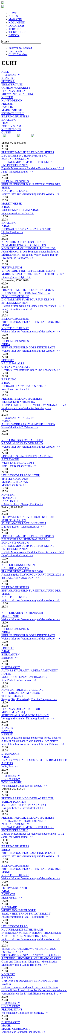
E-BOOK (13, 35)
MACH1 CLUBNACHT (15, 1028)
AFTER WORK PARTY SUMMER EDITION (28, 424)
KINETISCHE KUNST (15, 190)
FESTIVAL (8, 81)
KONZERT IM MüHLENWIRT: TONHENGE (28, 248)
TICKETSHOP (17, 32)
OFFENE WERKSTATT (15, 366)
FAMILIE (7, 106)
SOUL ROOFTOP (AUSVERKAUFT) (24, 676)
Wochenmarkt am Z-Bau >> (17, 213)
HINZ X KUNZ (10, 779)
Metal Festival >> (11, 897)
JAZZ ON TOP (10, 500)
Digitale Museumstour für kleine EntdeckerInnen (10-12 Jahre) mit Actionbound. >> (32, 170)
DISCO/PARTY (10, 74)
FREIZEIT (7, 103)
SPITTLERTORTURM (14, 478)
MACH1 (6, 1025)
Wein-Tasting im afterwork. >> (19, 465)
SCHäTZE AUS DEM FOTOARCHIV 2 (25, 715)
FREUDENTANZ (11, 1009)
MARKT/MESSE (11, 110)
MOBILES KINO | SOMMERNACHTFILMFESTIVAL (33, 273)
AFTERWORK (10, 459)
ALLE (5, 71)
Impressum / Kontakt (20, 47)
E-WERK (7, 731)
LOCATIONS (16, 25)
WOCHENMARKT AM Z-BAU (20, 209)
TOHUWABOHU (11, 782)
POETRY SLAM (11, 126)
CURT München (17, 54)
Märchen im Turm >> (13, 484)
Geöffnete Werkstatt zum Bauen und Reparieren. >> (30, 369)
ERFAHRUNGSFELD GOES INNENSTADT (28, 347)
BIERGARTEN (10, 654)
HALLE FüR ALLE (13, 363)
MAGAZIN (15, 19)
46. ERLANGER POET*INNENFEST (23, 523)
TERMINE (14, 28)
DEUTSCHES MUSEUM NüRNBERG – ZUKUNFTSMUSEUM (25, 157)
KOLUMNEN (16, 22)
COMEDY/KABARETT (15, 87)
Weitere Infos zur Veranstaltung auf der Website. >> (30, 193)
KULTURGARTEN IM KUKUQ (20, 692)
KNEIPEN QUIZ (11, 129)
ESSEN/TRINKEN (12, 113)
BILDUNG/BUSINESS (15, 116)
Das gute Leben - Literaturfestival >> (22, 526)
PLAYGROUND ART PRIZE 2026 (22, 571)
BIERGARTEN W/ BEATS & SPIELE (23, 385)
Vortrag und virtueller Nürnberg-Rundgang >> (27, 718)
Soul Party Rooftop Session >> (19, 680)
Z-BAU (5, 206)
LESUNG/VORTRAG (14, 90)
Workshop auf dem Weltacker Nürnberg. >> (26, 408)
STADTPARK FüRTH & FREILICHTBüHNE (28, 270)
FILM (4, 122)
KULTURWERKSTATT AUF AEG (22, 440)
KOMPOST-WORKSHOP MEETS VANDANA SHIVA (33, 405)
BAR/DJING (8, 119)
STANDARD (9, 907)
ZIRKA (5, 344)
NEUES (13, 16)
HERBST (7, 734)
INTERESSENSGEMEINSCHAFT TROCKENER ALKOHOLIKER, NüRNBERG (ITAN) (31, 934)
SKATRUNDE (10, 616)
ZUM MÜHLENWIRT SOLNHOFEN (23, 245)
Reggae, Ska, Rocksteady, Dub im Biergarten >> (29, 699)
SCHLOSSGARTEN (13, 520)
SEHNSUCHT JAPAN (14, 481)
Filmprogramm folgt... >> (16, 277)
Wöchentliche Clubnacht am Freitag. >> (24, 785)
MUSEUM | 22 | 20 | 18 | (15, 712)
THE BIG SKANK (12, 696)
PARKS (6, 421)
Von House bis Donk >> (15, 389)
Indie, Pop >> (9, 766)
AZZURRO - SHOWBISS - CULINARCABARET (31, 958)
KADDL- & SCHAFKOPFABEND (22, 443)
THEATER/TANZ (12, 84)
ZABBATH (8, 894)
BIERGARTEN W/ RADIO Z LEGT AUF (26, 229)
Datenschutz (15, 51)
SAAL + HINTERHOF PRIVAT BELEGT (26, 913)
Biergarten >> (9, 657)
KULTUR (7, 97)
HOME (12, 12)
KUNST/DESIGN (11, 100)
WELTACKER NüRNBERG (18, 401)
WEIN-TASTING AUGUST (17, 462)
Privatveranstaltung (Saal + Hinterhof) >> (24, 916)
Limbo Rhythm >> (12, 232)
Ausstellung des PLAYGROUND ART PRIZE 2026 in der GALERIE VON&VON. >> (32, 576)
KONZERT (8, 78)
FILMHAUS (8, 497)
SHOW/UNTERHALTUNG (17, 94)
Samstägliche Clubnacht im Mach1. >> (23, 1031)
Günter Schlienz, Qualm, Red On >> (22, 504)
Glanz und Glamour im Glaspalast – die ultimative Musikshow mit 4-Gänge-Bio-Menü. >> (29, 963)
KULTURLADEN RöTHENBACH (22, 612)
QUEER (6, 132)
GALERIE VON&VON (15, 568)
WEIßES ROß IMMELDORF (18, 910)
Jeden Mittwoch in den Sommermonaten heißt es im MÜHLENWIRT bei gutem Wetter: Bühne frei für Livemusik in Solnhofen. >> (30, 254)
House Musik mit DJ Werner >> (19, 427)
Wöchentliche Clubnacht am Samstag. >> (24, 1012)
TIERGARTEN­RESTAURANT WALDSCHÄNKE (31, 955)
